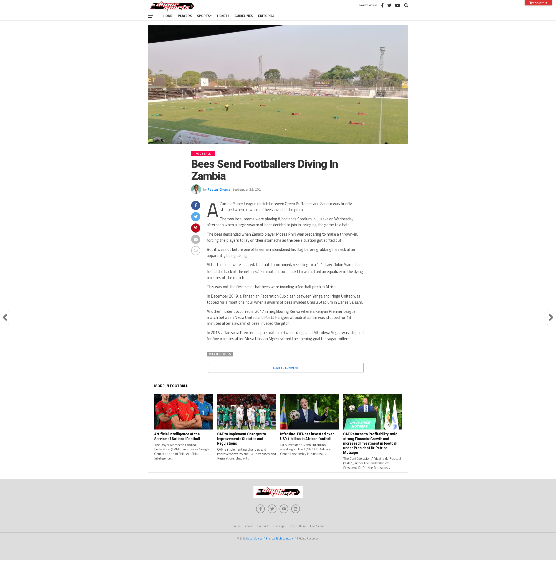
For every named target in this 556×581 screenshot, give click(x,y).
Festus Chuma (219, 189)
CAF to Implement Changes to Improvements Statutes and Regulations (241, 438)
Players (185, 15)
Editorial (266, 15)
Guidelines (244, 15)
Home (168, 15)
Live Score (317, 526)
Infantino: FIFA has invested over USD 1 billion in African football (307, 436)
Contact (263, 526)
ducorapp (279, 526)
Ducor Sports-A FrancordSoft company (269, 538)
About (249, 526)
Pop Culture (298, 526)
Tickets (222, 15)
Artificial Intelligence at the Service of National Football (177, 436)
